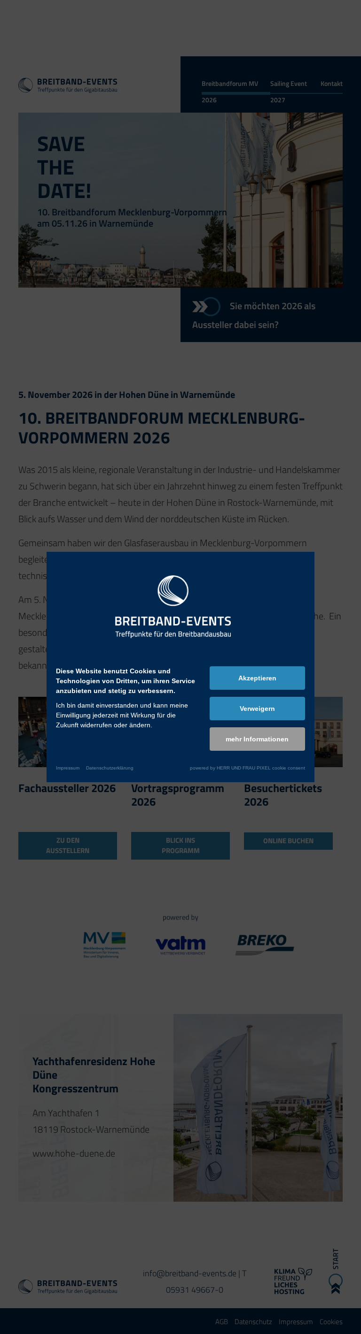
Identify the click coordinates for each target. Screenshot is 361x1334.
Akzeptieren (257, 678)
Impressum (67, 767)
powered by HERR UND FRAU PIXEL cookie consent (247, 767)
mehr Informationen (257, 739)
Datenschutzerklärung (109, 767)
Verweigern (257, 708)
